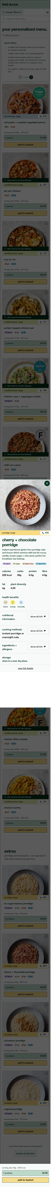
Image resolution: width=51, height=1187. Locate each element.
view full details (25, 668)
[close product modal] (47, 480)
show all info (36, 616)
